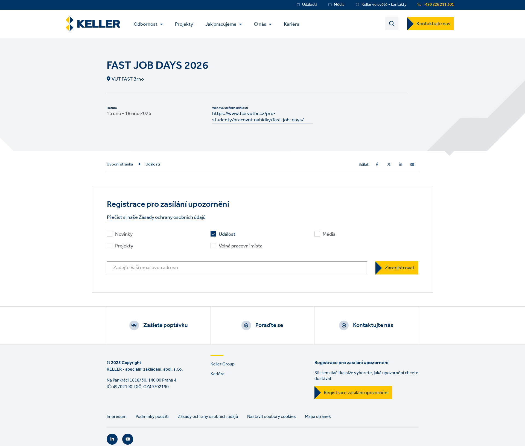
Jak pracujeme (221, 24)
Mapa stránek (318, 416)
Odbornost (146, 24)
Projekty (184, 24)
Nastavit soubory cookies (271, 416)
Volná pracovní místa (240, 246)
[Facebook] (377, 164)
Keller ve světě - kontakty (384, 4)
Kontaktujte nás (433, 23)
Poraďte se (269, 325)
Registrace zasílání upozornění (356, 392)
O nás (260, 24)
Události (309, 4)
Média (339, 4)
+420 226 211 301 (438, 4)
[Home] (93, 24)
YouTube (127, 439)
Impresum (117, 416)
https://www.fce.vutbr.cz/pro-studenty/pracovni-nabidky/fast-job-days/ (258, 117)
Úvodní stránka (120, 164)
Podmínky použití (152, 416)
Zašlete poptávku (165, 325)
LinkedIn (112, 439)
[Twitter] (389, 164)
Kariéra (291, 24)
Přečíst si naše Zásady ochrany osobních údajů (156, 217)
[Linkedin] (400, 164)
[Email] (412, 164)
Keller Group (223, 364)
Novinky (124, 234)
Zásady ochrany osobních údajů (208, 416)
